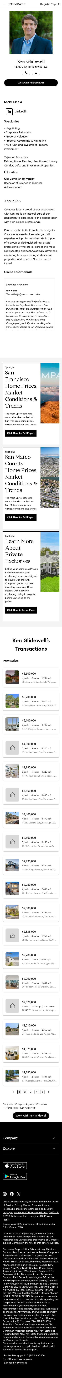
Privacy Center (22, 1205)
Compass (8, 1104)
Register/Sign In (50, 4)
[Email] (36, 72)
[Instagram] (6, 1193)
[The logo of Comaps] (49, 422)
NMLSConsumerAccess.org (17, 1359)
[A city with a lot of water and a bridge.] (49, 507)
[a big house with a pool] (49, 591)
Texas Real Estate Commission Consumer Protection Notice (29, 1329)
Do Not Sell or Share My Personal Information (27, 1201)
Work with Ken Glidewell (31, 82)
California (41, 1104)
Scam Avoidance (40, 1205)
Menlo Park (12, 1107)
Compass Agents (24, 1104)
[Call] (26, 72)
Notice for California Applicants (31, 1212)
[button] (4, 4)
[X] (20, 1193)
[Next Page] (48, 1092)
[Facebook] (13, 1193)
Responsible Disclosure (15, 1208)
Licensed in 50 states (15, 1362)
